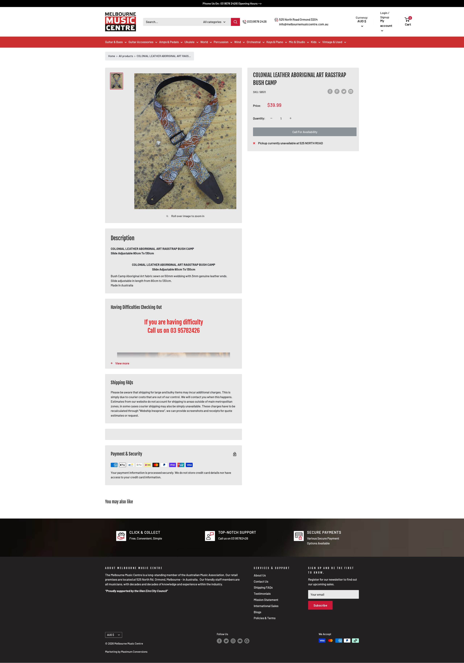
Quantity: (259, 118)
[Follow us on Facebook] (219, 640)
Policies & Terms (265, 618)
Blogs (257, 612)
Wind (237, 42)
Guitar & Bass (114, 42)
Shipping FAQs (263, 587)
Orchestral (254, 42)
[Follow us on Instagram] (233, 640)
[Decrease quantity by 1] (271, 118)
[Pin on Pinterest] (336, 91)
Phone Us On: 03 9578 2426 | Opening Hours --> (232, 3)
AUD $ (110, 634)
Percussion (221, 42)
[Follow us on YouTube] (240, 640)
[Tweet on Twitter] (343, 91)
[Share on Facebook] (330, 91)
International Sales (266, 606)
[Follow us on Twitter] (226, 640)
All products (126, 56)
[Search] (235, 22)
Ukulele (189, 42)
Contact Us (261, 581)
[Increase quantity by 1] (290, 118)
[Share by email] (350, 91)
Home (111, 56)
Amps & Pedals (169, 42)
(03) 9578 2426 (257, 21)
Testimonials (262, 593)
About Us (260, 575)
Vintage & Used (332, 42)
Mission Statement (266, 599)
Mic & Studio (297, 42)
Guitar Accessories (141, 42)
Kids (313, 42)
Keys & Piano (274, 42)
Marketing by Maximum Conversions (126, 651)
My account (386, 23)
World (204, 42)
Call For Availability (304, 131)
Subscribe (320, 605)
